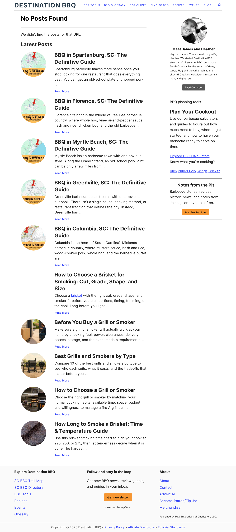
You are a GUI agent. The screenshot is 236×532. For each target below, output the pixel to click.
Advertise (167, 494)
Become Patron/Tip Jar (178, 501)
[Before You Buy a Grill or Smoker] (33, 331)
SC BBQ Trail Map (28, 481)
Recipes (20, 501)
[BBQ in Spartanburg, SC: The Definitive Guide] (33, 64)
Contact (165, 487)
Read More (61, 91)
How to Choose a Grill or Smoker (94, 390)
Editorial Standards (171, 527)
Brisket (214, 171)
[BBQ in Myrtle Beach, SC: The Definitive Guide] (33, 151)
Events (19, 507)
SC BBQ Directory (28, 487)
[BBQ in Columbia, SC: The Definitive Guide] (33, 238)
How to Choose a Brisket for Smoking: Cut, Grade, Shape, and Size (95, 281)
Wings (202, 171)
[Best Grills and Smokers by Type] (33, 365)
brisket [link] (76, 295)
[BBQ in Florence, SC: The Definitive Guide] (33, 110)
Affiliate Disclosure (141, 527)
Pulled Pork (187, 171)
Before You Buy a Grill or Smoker (94, 322)
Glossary (21, 514)
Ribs (173, 171)
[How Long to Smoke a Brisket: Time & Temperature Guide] (33, 433)
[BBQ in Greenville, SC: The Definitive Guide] (33, 191)
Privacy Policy (115, 527)
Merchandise (170, 507)
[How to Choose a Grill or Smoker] (33, 399)
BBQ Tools (22, 494)
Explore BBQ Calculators (190, 156)
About (164, 481)
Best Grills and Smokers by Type (95, 356)
